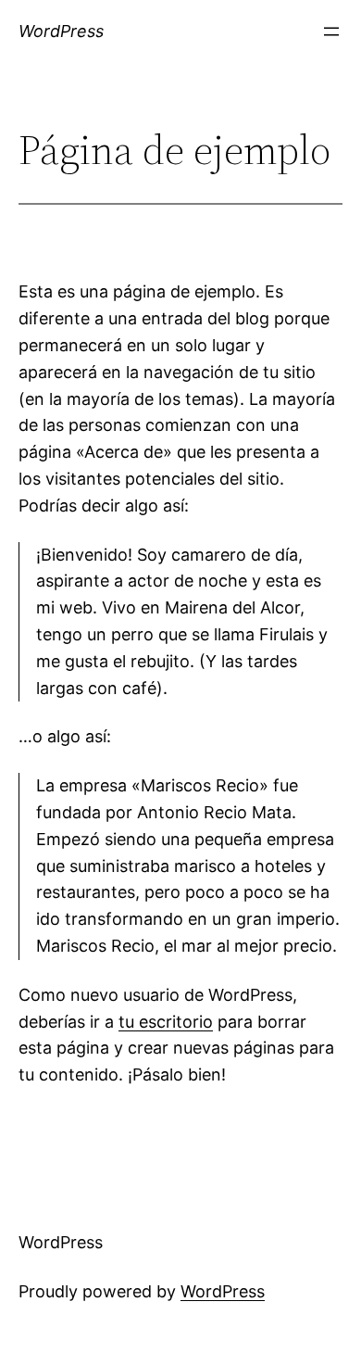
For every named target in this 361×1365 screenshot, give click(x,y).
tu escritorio (165, 1021)
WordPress (61, 31)
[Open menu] (331, 31)
